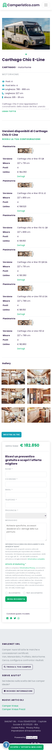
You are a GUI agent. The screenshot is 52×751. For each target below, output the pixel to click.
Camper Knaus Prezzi (13, 709)
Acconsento (14, 592)
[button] (26, 54)
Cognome (11, 479)
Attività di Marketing (15, 564)
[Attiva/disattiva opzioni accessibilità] (6, 744)
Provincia (11, 510)
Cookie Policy (18, 727)
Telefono (11, 500)
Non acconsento (34, 592)
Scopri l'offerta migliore (26, 747)
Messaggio (11, 520)
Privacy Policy (33, 727)
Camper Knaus (10, 705)
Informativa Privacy (27, 568)
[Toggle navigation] (46, 5)
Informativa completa (36, 559)
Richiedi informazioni (19, 691)
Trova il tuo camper (18, 667)
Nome (9, 469)
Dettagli (21, 176)
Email (8, 489)
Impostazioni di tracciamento (26, 730)
